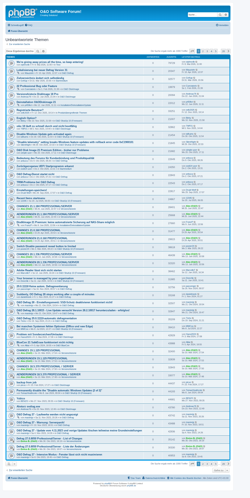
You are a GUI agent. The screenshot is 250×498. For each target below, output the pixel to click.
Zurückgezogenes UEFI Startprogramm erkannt (45, 166)
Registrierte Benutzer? (30, 110)
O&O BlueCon (62, 345)
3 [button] (207, 51)
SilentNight (26, 145)
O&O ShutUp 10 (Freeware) (68, 121)
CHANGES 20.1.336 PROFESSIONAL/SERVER (44, 254)
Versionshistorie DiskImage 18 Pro (37, 94)
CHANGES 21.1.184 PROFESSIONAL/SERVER (44, 206)
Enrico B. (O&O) (29, 441)
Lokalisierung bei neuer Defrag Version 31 (42, 70)
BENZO (24, 401)
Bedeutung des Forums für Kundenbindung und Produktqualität (55, 158)
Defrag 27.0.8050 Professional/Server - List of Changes (49, 438)
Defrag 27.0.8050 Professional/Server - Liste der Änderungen (53, 446)
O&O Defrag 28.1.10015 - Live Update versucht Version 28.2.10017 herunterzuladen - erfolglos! (73, 310)
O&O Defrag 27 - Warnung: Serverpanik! (40, 422)
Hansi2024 (26, 337)
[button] (192, 51)
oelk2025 (25, 113)
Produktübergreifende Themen (72, 113)
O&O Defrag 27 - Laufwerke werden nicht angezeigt (47, 414)
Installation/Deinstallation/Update (76, 105)
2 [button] (203, 51)
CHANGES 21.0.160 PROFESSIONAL (39, 230)
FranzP (28, 225)
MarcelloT (25, 273)
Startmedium (62, 81)
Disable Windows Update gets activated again (44, 134)
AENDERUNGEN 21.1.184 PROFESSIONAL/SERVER (48, 214)
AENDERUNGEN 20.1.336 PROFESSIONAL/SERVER (48, 262)
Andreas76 (26, 97)
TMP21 (24, 129)
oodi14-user (26, 169)
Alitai (27, 345)
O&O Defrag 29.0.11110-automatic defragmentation (47, 318)
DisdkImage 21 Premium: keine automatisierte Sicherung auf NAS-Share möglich (66, 222)
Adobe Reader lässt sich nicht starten (39, 270)
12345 (24, 201)
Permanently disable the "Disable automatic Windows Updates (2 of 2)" (59, 390)
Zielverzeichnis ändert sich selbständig (40, 78)
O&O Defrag (68, 73)
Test (58, 64)
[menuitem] (28, 25)
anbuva (24, 161)
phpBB (107, 483)
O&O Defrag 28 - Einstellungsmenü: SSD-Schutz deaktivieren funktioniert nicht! (64, 302)
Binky (23, 121)
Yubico (21, 398)
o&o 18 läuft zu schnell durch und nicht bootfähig (47, 126)
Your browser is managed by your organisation (45, 278)
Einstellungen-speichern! (32, 190)
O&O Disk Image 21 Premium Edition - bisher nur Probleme (53, 150)
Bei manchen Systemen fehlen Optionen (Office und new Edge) (55, 326)
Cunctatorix (30, 89)
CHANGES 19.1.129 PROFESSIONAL (39, 350)
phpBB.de (131, 486)
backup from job (27, 382)
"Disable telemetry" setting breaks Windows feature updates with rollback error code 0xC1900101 (75, 142)
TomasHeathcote (29, 393)
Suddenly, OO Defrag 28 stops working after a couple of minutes (55, 294)
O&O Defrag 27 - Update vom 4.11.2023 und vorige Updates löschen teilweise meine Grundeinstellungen (79, 430)
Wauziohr (29, 73)
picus (23, 385)
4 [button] (211, 51)
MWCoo (24, 329)
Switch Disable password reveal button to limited (46, 246)
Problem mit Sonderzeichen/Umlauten (40, 334)
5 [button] (215, 51)
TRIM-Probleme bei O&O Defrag (36, 182)
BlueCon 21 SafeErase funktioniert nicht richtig (45, 342)
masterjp (29, 305)
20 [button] (223, 51)
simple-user (26, 153)
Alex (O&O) (26, 209)
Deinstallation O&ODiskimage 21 (36, 102)
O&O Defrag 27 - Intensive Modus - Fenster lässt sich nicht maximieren (59, 454)
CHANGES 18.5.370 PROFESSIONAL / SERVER (45, 366)
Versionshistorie (68, 209)
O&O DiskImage (71, 89)
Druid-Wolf (26, 193)
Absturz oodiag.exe (28, 406)
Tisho (23, 321)
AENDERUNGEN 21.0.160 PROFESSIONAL (42, 238)
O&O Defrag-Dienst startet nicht (35, 174)
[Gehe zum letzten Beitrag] (196, 62)
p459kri (28, 105)
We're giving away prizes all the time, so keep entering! (50, 62)
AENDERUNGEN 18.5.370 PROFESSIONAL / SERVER (48, 374)
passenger (26, 289)
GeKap (24, 81)
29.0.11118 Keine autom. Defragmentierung (42, 286)
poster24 (25, 249)
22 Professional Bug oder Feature (37, 86)
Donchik (25, 281)
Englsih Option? (27, 118)
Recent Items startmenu (31, 198)
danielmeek (26, 297)
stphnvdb (25, 64)
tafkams (24, 137)
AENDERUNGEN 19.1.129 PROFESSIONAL (42, 358)
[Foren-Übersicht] (23, 12)
